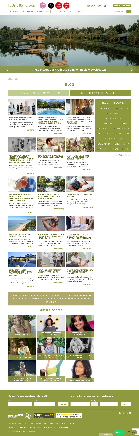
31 (90, 295)
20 (57, 295)
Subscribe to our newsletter (39, 93)
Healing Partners (54, 423)
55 (80, 298)
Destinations (28, 12)
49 (63, 298)
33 (15, 298)
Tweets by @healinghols (122, 155)
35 (21, 298)
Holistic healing (121, 144)
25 (72, 295)
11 (31, 295)
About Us (81, 12)
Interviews (116, 133)
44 (48, 298)
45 (51, 298)
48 (60, 298)
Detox (127, 133)
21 (60, 295)
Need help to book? (106, 434)
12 (34, 295)
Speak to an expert (122, 6)
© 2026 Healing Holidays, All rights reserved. (21, 431)
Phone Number (104, 401)
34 (18, 298)
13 (37, 295)
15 (42, 295)
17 (48, 295)
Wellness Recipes (105, 108)
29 (84, 295)
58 (89, 298)
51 (69, 298)
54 (77, 298)
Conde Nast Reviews (113, 118)
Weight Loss (102, 133)
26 (75, 295)
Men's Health (113, 113)
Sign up (63, 404)
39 (33, 298)
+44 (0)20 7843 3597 (93, 5)
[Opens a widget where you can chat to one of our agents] (131, 432)
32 (12, 298)
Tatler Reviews (106, 123)
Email (35, 401)
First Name (11, 401)
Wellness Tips (123, 108)
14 (39, 295)
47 (57, 298)
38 (30, 298)
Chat (121, 432)
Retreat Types (14, 12)
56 (83, 298)
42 (42, 298)
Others (125, 149)
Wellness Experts (67, 12)
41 (39, 298)
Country (93, 401)
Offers (39, 12)
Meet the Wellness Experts (100, 93)
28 (81, 295)
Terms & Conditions (49, 427)
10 (28, 295)
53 (74, 298)
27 (78, 295)
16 (45, 295)
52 (72, 298)
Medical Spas (103, 128)
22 (63, 295)
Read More (29, 130)
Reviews (114, 149)
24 (69, 295)
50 (66, 298)
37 (27, 298)
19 (54, 295)
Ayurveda (101, 149)
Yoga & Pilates (103, 144)
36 (24, 298)
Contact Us (11, 427)
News (124, 123)
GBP (108, 6)
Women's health (121, 128)
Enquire (72, 423)
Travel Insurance (63, 427)
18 (51, 295)
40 (36, 298)
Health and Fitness (113, 138)
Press (54, 12)
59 (47, 301)
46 (54, 298)
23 (66, 295)
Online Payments (22, 427)
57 (86, 298)
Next (52, 301)
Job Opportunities (35, 427)
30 (87, 295)
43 (45, 298)
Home (10, 79)
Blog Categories (113, 102)
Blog (47, 12)
